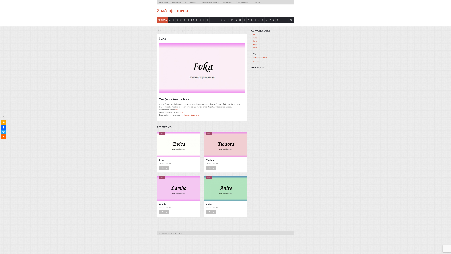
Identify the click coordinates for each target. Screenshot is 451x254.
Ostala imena (243, 2)
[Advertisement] (272, 86)
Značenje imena (172, 11)
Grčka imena (176, 31)
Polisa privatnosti (260, 57)
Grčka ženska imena (190, 31)
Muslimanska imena (209, 2)
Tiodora (210, 160)
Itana (193, 115)
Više (162, 168)
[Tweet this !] (3, 132)
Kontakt (256, 61)
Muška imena (163, 2)
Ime (169, 31)
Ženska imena (176, 2)
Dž (192, 20)
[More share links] (3, 136)
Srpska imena (227, 2)
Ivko (181, 112)
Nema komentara (165, 163)
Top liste (258, 2)
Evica (162, 160)
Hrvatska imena (190, 2)
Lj (228, 20)
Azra (254, 34)
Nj (240, 20)
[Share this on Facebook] (3, 127)
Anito (209, 204)
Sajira (255, 47)
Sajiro (255, 44)
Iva (182, 115)
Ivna (197, 115)
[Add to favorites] (3, 122)
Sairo (255, 41)
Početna (162, 20)
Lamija (162, 204)
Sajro (255, 38)
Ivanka (187, 115)
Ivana (177, 109)
